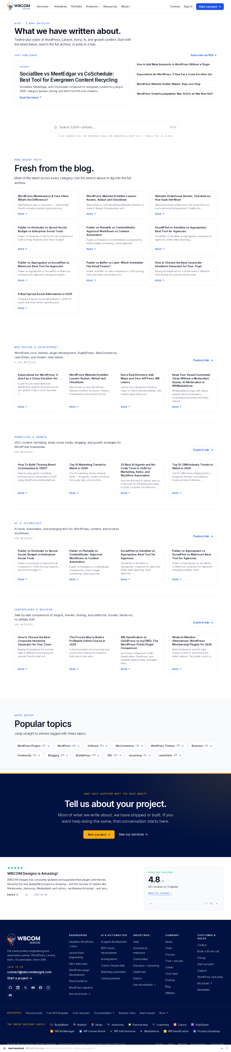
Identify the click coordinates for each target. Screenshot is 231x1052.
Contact (175, 6)
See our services (133, 834)
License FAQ (217, 1043)
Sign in (188, 6)
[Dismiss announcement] (227, 1048)
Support (202, 970)
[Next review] (216, 903)
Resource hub (34, 1012)
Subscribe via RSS (204, 55)
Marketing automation (113, 971)
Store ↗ (164, 1012)
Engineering (78, 935)
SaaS (136, 941)
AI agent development (114, 941)
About (125, 6)
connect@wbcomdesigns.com (29, 972)
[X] (25, 988)
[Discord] (10, 995)
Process (170, 954)
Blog (168, 986)
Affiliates (170, 992)
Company (172, 935)
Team (168, 948)
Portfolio (76, 6)
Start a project (210, 6)
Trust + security (174, 960)
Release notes (127, 1012)
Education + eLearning (146, 965)
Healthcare (139, 971)
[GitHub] (10, 988)
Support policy (198, 1043)
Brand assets (147, 1012)
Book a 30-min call (208, 951)
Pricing (201, 957)
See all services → (79, 993)
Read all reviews (160, 893)
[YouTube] (33, 988)
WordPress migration (81, 987)
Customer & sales (206, 937)
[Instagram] (48, 988)
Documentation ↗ (104, 1012)
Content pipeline (110, 978)
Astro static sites (78, 963)
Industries (60, 6)
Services (43, 6)
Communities (140, 959)
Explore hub (203, 360)
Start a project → (19, 978)
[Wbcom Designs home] (18, 6)
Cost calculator (81, 1012)
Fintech (137, 978)
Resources (110, 6)
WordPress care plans (210, 976)
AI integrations (109, 959)
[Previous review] (150, 903)
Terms (170, 1043)
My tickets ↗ (204, 983)
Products (92, 6)
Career (169, 967)
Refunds (182, 1043)
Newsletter (203, 989)
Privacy (160, 1043)
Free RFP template (57, 1012)
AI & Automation (114, 935)
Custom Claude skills (113, 965)
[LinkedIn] (18, 988)
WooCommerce (78, 981)
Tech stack (171, 973)
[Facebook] (41, 988)
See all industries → (144, 984)
